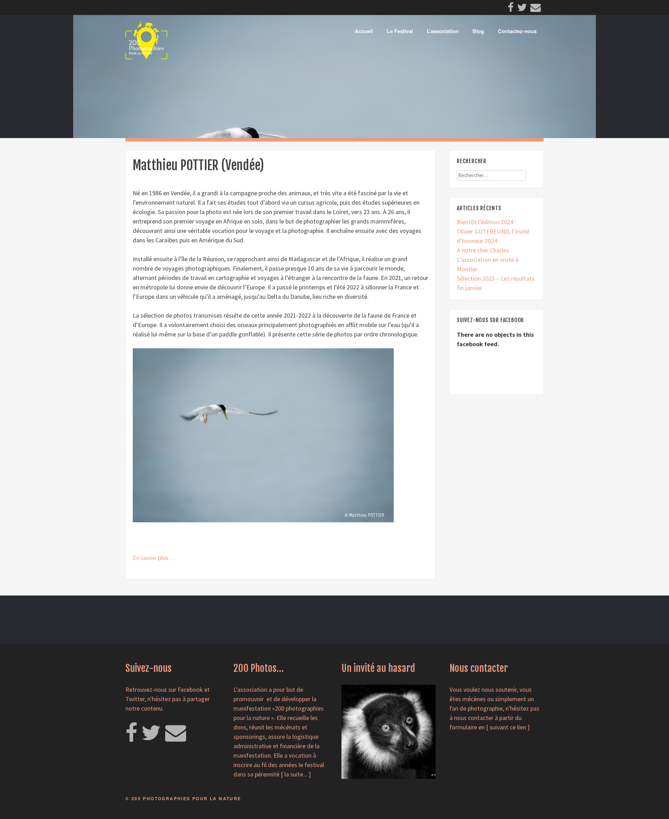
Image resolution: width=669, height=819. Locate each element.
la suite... (295, 774)
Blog (478, 31)
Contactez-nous (517, 31)
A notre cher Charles (483, 250)
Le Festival (400, 31)
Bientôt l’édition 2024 (485, 222)
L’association (443, 31)
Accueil (364, 31)
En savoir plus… (154, 558)
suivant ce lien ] (510, 727)
